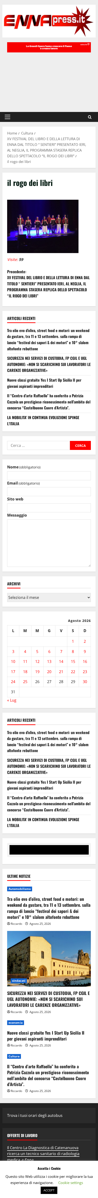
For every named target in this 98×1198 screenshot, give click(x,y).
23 (85, 671)
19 (37, 671)
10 (13, 661)
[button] (7, 117)
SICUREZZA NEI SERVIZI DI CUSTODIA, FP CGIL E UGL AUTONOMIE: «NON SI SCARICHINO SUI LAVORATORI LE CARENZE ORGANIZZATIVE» (49, 364)
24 (13, 681)
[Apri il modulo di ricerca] (90, 117)
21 (61, 671)
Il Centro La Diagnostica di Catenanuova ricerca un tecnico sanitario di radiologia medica (43, 1153)
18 (25, 671)
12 (37, 661)
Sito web (15, 499)
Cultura (14, 1056)
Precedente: (48, 284)
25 (25, 681)
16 (85, 661)
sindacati (18, 981)
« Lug (11, 700)
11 (25, 661)
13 (49, 661)
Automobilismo (20, 889)
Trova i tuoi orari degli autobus (35, 1115)
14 (61, 661)
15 (73, 661)
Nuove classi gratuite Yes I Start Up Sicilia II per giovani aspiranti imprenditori (44, 383)
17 (13, 671)
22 (73, 671)
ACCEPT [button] (49, 1190)
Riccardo (16, 924)
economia (16, 1023)
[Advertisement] (49, 80)
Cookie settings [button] (70, 1182)
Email (23, 483)
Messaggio (17, 515)
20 (49, 671)
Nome (23, 467)
